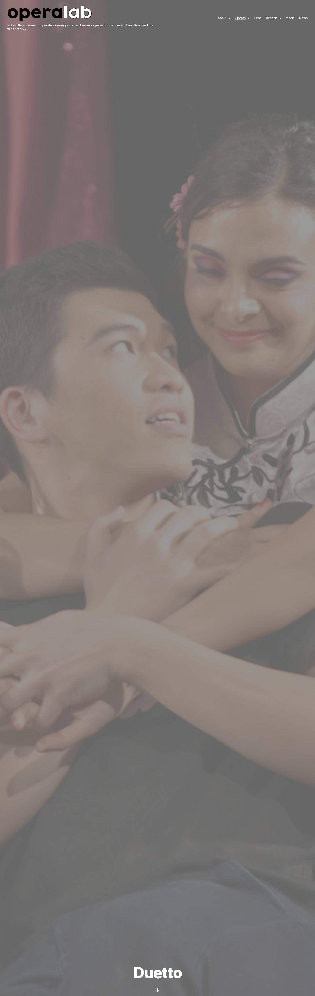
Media (290, 18)
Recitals (271, 18)
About (222, 18)
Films (258, 18)
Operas (240, 18)
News (303, 18)
